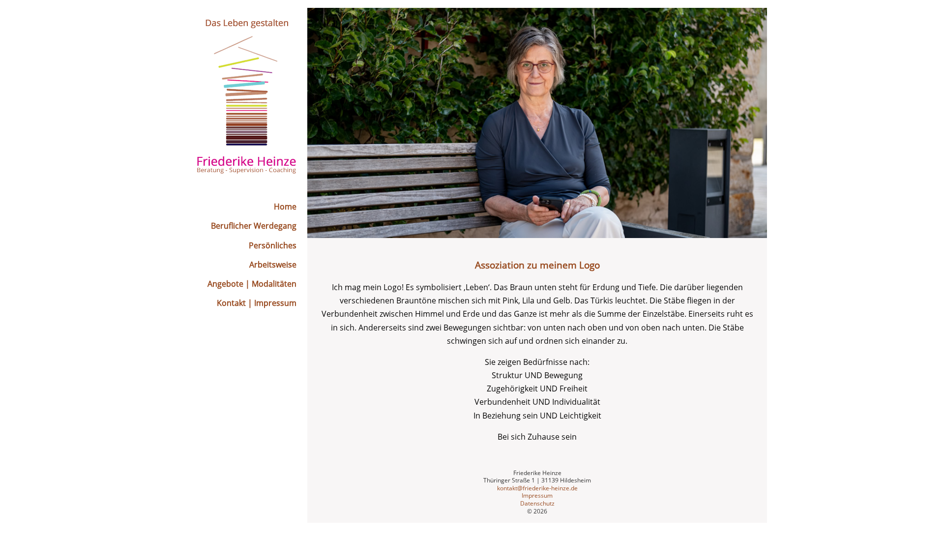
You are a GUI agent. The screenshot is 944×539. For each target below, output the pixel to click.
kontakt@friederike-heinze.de (537, 488)
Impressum (537, 495)
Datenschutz (537, 503)
